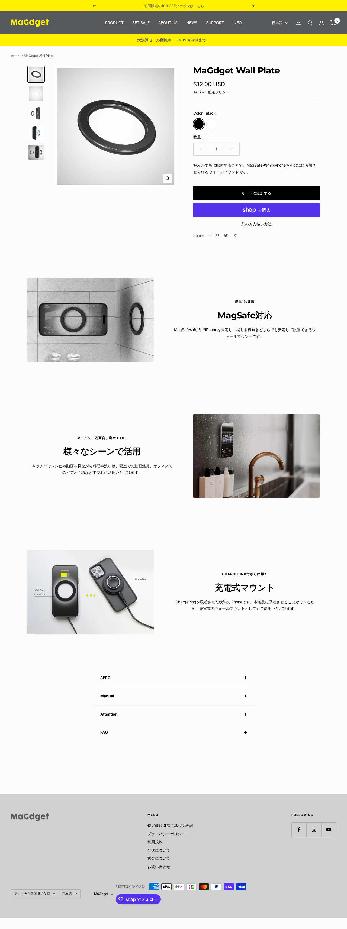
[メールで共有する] (235, 235)
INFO (237, 22)
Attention (109, 714)
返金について (158, 858)
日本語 (277, 23)
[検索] (310, 22)
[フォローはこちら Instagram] (313, 829)
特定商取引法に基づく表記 (170, 825)
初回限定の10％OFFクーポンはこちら (174, 6)
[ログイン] (321, 23)
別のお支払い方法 (256, 224)
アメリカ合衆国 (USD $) (32, 894)
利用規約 (155, 842)
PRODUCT (114, 22)
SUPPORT (215, 22)
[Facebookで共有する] (210, 235)
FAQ (104, 732)
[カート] (333, 22)
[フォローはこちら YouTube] (328, 829)
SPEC (105, 677)
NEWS (191, 22)
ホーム (16, 56)
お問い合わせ (158, 866)
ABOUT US (168, 22)
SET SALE (141, 22)
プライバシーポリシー (166, 833)
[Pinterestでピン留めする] (217, 235)
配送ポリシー (218, 92)
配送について (158, 850)
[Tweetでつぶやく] (226, 235)
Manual (107, 696)
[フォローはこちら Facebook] (298, 829)
